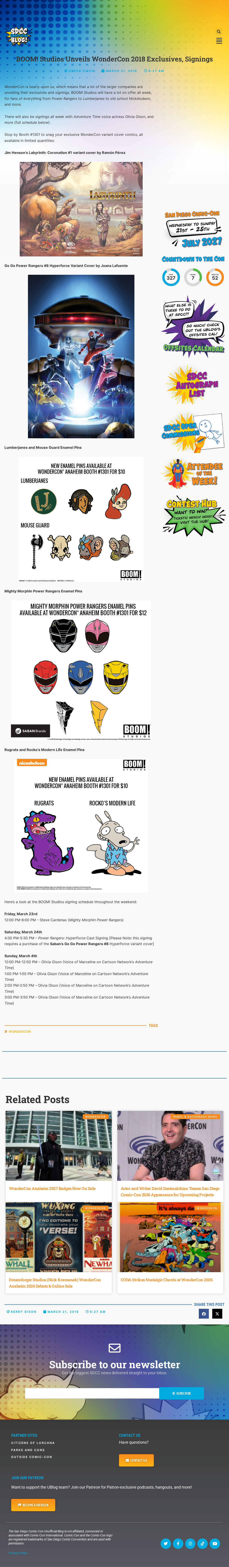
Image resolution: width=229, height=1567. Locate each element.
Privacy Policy (18, 1553)
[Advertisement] (114, 12)
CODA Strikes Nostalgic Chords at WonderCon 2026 (167, 1279)
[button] (219, 31)
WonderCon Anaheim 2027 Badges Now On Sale (52, 1188)
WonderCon (20, 1031)
